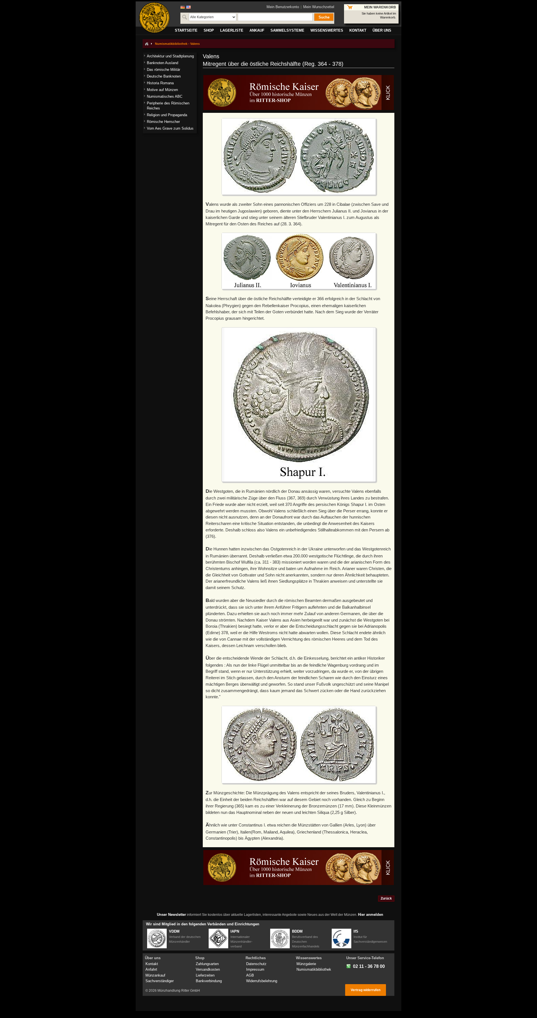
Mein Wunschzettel (318, 7)
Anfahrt (151, 969)
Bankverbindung (209, 981)
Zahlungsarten (207, 964)
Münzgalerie (306, 964)
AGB (250, 975)
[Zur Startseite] (146, 43)
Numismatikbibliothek (313, 969)
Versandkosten (208, 969)
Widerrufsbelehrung (261, 981)
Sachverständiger (159, 981)
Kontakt (151, 964)
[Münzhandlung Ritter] (154, 17)
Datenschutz (256, 964)
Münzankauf (155, 975)
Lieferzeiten (205, 975)
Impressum (255, 969)
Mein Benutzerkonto (283, 7)
